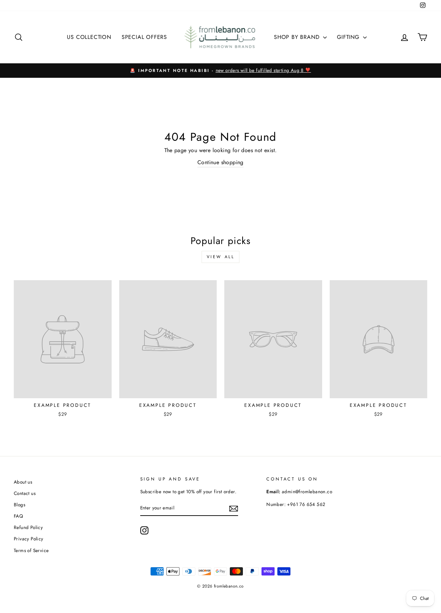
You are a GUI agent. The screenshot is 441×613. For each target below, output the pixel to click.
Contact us (24, 493)
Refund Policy (28, 527)
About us (23, 481)
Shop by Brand (297, 37)
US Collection (89, 37)
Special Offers (144, 37)
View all (221, 257)
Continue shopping (220, 162)
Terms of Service (31, 550)
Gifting (349, 37)
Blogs (19, 504)
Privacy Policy (28, 538)
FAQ (18, 515)
